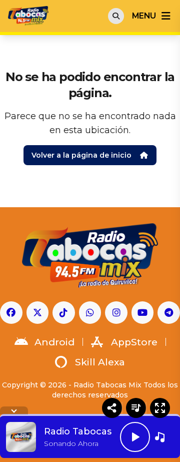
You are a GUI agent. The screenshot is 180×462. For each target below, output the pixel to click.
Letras (136, 408)
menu (144, 16)
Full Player (160, 408)
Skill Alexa (100, 362)
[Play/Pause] (135, 437)
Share (112, 408)
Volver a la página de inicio (82, 155)
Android (54, 342)
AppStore (134, 342)
